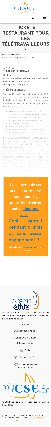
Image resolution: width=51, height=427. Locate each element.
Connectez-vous (30, 247)
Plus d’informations (36, 418)
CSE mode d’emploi (25, 337)
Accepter (14, 420)
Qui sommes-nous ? (25, 330)
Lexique (25, 324)
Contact (28, 350)
